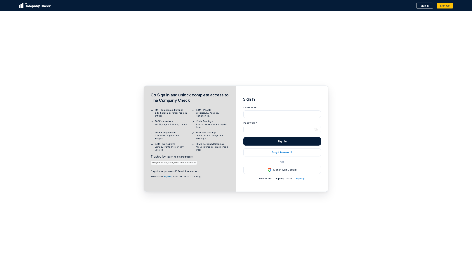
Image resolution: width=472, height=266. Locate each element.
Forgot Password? (282, 152)
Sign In (425, 5)
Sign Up (445, 5)
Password (250, 122)
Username (250, 107)
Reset (181, 171)
